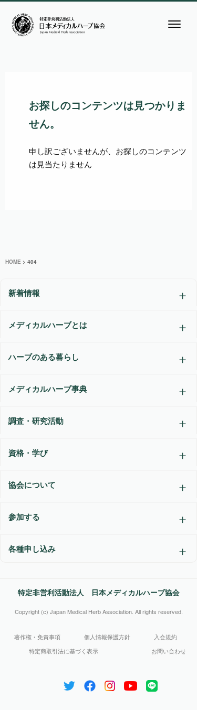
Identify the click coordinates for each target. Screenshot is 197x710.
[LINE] (152, 683)
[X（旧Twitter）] (69, 683)
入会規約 (165, 636)
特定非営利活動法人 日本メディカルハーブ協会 (99, 592)
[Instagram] (110, 683)
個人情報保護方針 (107, 636)
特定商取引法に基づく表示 (63, 651)
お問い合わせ (168, 651)
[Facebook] (90, 683)
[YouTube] (130, 683)
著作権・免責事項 (37, 636)
